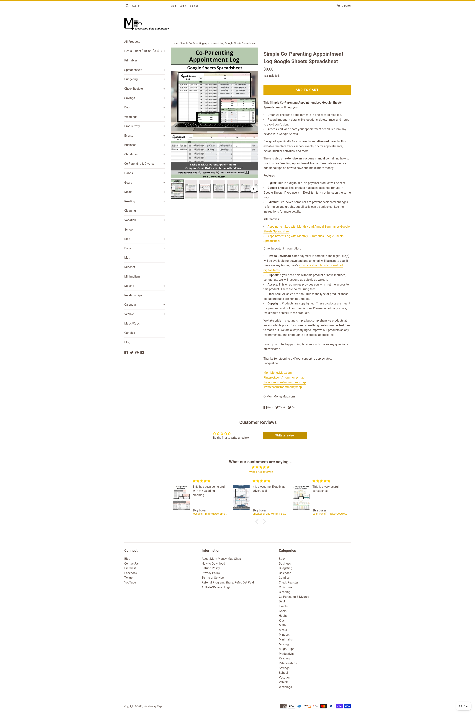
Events (144, 135)
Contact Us (131, 563)
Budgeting (144, 79)
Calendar (144, 304)
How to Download (213, 563)
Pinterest (130, 568)
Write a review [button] (284, 435)
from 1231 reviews (261, 472)
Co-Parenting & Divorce (144, 163)
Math (127, 257)
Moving (144, 286)
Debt (144, 107)
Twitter (128, 577)
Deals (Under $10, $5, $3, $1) (144, 51)
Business (144, 145)
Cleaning (130, 210)
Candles (129, 333)
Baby (144, 248)
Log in (182, 5)
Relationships (133, 295)
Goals (144, 182)
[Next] (252, 113)
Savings (144, 98)
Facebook (130, 573)
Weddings (144, 117)
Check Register (144, 88)
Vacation (144, 220)
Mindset (129, 267)
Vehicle (144, 314)
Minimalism (132, 276)
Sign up (194, 5)
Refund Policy (211, 568)
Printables (130, 60)
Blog (173, 5)
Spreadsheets (144, 70)
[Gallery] (214, 124)
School (128, 229)
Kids (144, 239)
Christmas (144, 154)
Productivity (144, 126)
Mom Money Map (152, 706)
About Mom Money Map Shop (221, 558)
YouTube (130, 582)
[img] (261, 467)
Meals (144, 192)
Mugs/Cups (132, 323)
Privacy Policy (211, 573)
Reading (144, 201)
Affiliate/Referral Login (216, 587)
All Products (132, 41)
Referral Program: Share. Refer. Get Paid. (228, 582)
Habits (144, 173)
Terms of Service (213, 577)
